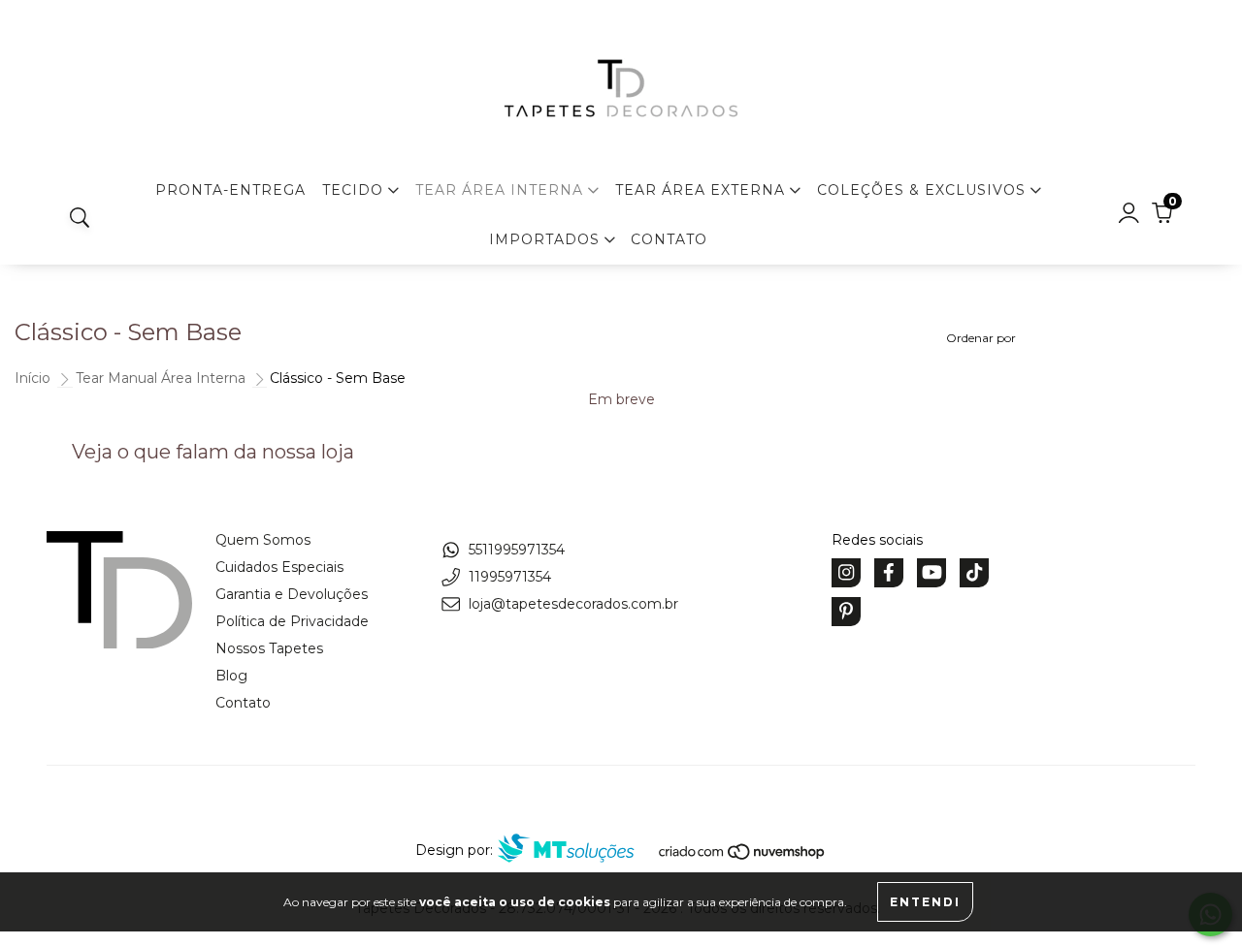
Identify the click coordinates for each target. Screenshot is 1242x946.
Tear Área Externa (702, 190)
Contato (669, 239)
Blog (231, 675)
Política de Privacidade (292, 621)
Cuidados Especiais (279, 567)
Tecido (355, 190)
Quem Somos (262, 540)
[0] (1162, 218)
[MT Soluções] (575, 850)
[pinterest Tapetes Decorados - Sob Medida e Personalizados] (846, 611)
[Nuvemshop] (743, 856)
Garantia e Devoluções (291, 594)
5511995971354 (517, 549)
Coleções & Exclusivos (923, 190)
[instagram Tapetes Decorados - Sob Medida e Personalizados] (846, 572)
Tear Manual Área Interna (160, 378)
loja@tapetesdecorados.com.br (573, 604)
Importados (547, 239)
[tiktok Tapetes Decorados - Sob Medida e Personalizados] (974, 572)
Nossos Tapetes (269, 648)
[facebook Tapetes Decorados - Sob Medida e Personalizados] (888, 572)
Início (32, 378)
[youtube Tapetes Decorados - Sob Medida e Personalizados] (931, 572)
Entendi (925, 902)
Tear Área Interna (501, 190)
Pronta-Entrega (230, 190)
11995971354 (510, 576)
